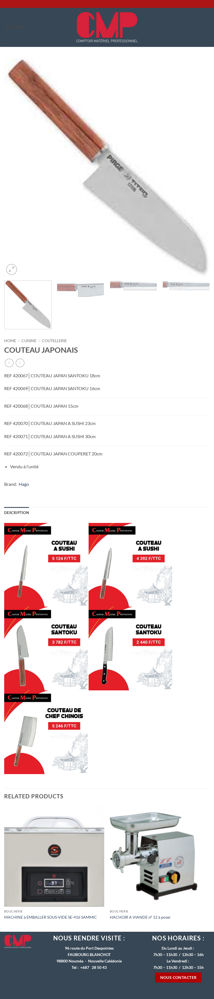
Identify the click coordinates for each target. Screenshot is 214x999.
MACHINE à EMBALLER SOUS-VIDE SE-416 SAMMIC (50, 917)
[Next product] (9, 363)
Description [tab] (16, 512)
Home (10, 340)
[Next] (199, 167)
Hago (24, 484)
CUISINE (29, 340)
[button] (14, 27)
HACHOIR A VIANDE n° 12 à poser (140, 917)
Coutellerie (54, 340)
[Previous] (15, 167)
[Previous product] (20, 363)
